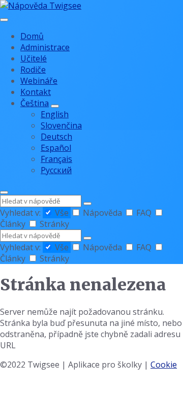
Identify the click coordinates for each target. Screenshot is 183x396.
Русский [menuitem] (56, 170)
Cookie (163, 364)
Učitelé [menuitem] (33, 58)
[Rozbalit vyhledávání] (4, 192)
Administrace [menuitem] (45, 47)
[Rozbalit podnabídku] (55, 106)
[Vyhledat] (87, 203)
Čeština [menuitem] (34, 103)
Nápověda (102, 212)
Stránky (53, 223)
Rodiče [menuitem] (33, 69)
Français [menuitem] (56, 158)
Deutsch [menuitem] (56, 136)
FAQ (144, 212)
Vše (62, 212)
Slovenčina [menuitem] (61, 125)
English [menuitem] (55, 114)
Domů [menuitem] (32, 36)
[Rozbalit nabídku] (4, 19)
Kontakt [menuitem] (35, 91)
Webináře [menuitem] (38, 80)
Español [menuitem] (56, 147)
